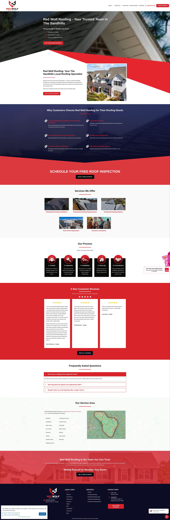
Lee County (48, 428)
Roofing (89, 492)
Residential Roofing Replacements (85, 212)
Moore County (62, 428)
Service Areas (133, 5)
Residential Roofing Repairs (113, 212)
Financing (125, 5)
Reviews (141, 5)
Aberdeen (48, 418)
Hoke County (49, 425)
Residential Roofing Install (94, 496)
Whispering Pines (50, 443)
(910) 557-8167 (114, 494)
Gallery (68, 503)
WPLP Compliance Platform (26, 516)
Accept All (42, 514)
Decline (6, 514)
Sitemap (96, 518)
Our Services (69, 496)
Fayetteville (48, 421)
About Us (68, 494)
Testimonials (69, 508)
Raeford (61, 432)
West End (61, 439)
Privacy (92, 518)
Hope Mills (61, 425)
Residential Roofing (92, 494)
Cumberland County (64, 418)
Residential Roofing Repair (94, 499)
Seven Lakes (62, 436)
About (110, 5)
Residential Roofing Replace (94, 501)
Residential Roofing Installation (56, 212)
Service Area (69, 499)
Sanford (48, 436)
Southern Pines (49, 439)
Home (67, 492)
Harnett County (62, 421)
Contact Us (69, 510)
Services (117, 5)
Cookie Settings (14, 514)
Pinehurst (48, 432)
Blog (67, 513)
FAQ (67, 506)
